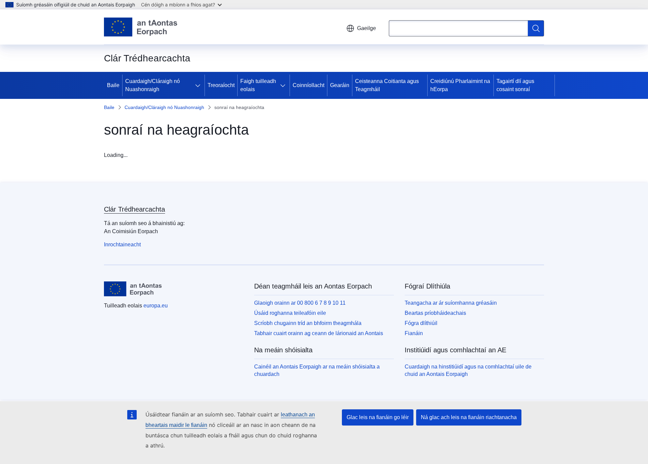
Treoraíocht (221, 85)
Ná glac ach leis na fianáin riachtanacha (469, 417)
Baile (113, 85)
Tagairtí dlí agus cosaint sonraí (515, 85)
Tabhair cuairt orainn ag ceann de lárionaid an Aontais (318, 333)
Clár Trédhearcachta (134, 209)
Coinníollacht (308, 85)
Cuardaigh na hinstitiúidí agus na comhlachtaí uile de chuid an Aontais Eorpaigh (468, 370)
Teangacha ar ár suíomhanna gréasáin (451, 303)
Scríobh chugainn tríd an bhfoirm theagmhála (307, 323)
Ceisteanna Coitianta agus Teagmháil (387, 85)
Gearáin (339, 85)
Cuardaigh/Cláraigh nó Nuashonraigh (152, 85)
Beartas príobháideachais (435, 313)
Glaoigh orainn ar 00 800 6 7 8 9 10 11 (300, 303)
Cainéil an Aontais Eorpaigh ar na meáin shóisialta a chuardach (317, 370)
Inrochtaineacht (122, 244)
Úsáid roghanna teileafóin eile (290, 313)
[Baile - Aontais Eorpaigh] (140, 27)
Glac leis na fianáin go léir (378, 417)
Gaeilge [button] (366, 28)
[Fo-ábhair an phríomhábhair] (199, 85)
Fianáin (414, 333)
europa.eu (155, 305)
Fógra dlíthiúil (421, 323)
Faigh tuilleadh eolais (258, 85)
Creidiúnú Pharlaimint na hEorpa (460, 85)
